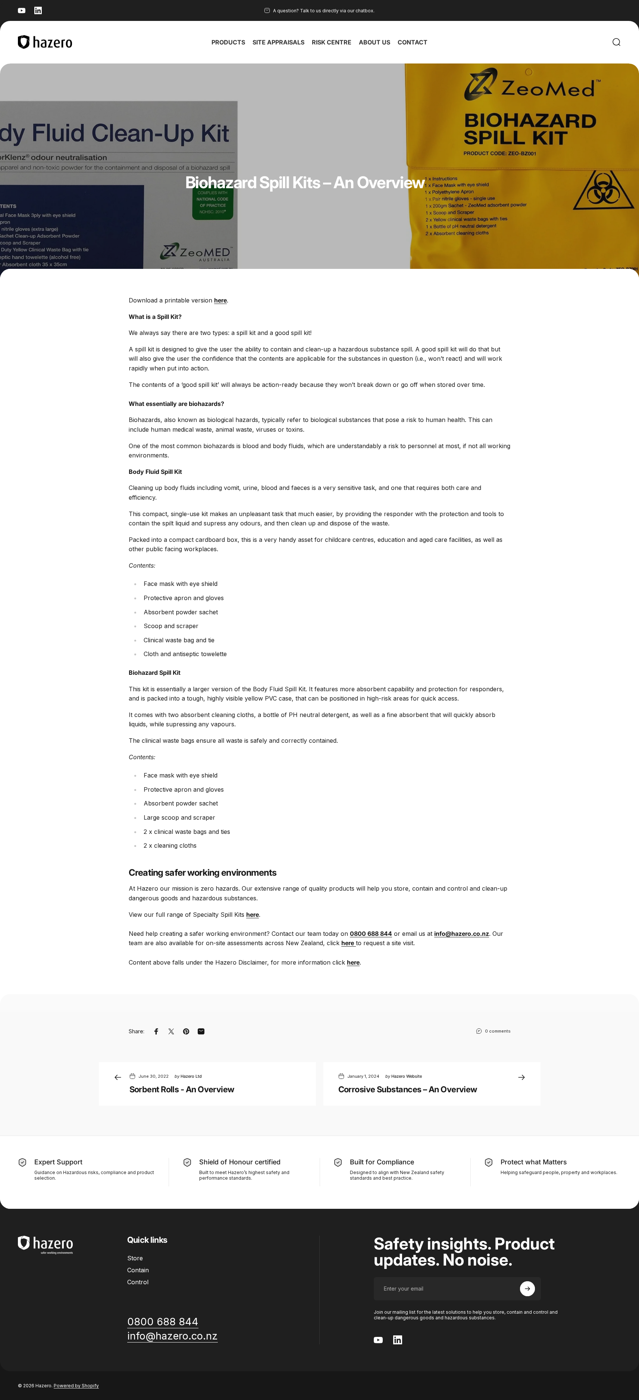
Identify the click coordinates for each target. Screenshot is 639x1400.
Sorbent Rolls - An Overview (181, 1089)
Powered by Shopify (76, 1385)
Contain (138, 1270)
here (353, 962)
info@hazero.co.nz (461, 933)
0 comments (498, 1031)
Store (135, 1258)
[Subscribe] (527, 1288)
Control (137, 1282)
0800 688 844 (371, 933)
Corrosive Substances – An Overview (407, 1089)
